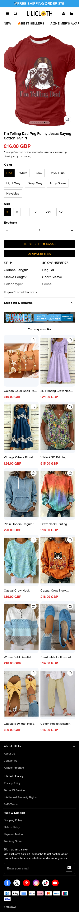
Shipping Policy (13, 820)
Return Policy (12, 827)
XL (36, 212)
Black (38, 173)
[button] (8, 13)
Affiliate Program (14, 767)
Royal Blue (57, 173)
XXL (49, 212)
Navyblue (12, 193)
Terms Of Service (14, 790)
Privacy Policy (12, 783)
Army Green (58, 183)
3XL (61, 212)
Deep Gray (35, 183)
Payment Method (14, 834)
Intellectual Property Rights (20, 797)
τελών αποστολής (34, 151)
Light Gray (13, 183)
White (23, 173)
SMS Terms (11, 804)
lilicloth (14, 907)
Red (9, 173)
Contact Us (10, 760)
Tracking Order (13, 841)
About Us (9, 753)
